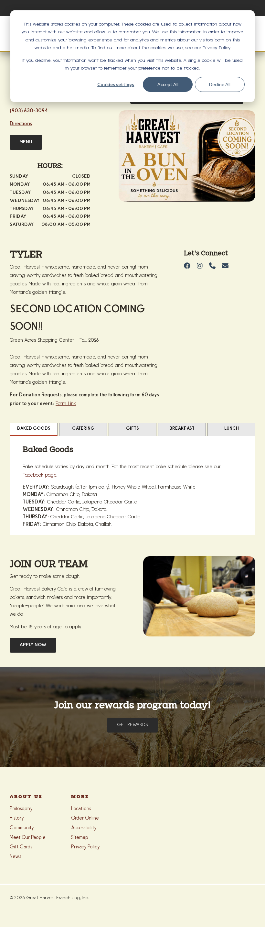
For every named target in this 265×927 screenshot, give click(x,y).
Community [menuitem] (22, 828)
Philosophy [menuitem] (21, 809)
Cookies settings (115, 84)
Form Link (66, 403)
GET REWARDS (132, 725)
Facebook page (40, 475)
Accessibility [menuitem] (84, 828)
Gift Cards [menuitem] (21, 847)
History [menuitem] (17, 818)
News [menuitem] (15, 857)
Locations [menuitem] (81, 809)
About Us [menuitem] (26, 797)
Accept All (167, 84)
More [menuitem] (80, 797)
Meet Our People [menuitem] (28, 837)
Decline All (219, 84)
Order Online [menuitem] (85, 818)
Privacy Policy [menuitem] (85, 847)
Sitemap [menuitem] (79, 837)
